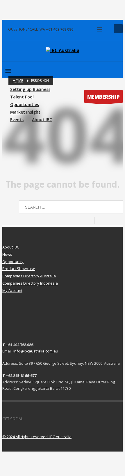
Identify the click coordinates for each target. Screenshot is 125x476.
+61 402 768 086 (59, 29)
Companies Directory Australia (29, 275)
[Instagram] (44, 418)
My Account (12, 290)
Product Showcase (18, 268)
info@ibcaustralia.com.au (35, 351)
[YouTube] (35, 418)
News (7, 254)
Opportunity (13, 261)
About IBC (10, 247)
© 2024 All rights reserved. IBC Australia (37, 436)
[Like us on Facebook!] (27, 418)
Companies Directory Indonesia (30, 283)
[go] (100, 220)
